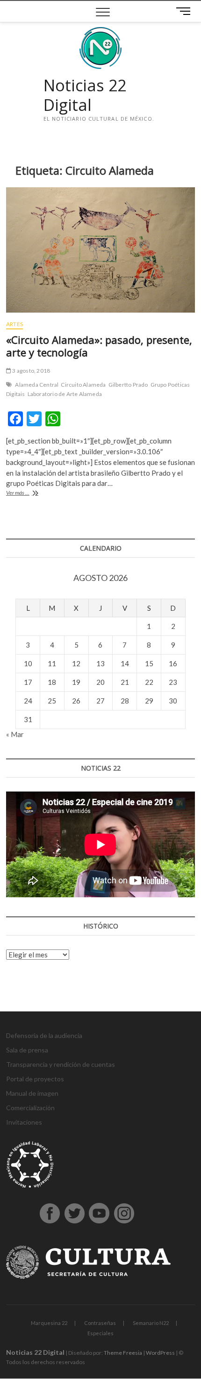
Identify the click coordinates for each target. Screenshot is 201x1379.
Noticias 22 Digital (84, 95)
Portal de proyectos (35, 1079)
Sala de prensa (27, 1050)
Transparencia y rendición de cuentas (60, 1064)
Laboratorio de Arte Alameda (65, 393)
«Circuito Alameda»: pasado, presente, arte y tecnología (99, 346)
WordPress (160, 1352)
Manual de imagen (32, 1093)
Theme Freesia (123, 1352)
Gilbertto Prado (128, 384)
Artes (14, 324)
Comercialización (30, 1108)
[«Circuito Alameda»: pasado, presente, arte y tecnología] (100, 250)
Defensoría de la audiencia (44, 1035)
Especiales (100, 1333)
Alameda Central (36, 384)
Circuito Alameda (83, 384)
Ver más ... (29, 493)
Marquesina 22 (49, 1323)
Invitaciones (24, 1122)
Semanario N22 (151, 1323)
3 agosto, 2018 (30, 370)
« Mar (15, 734)
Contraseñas (100, 1323)
